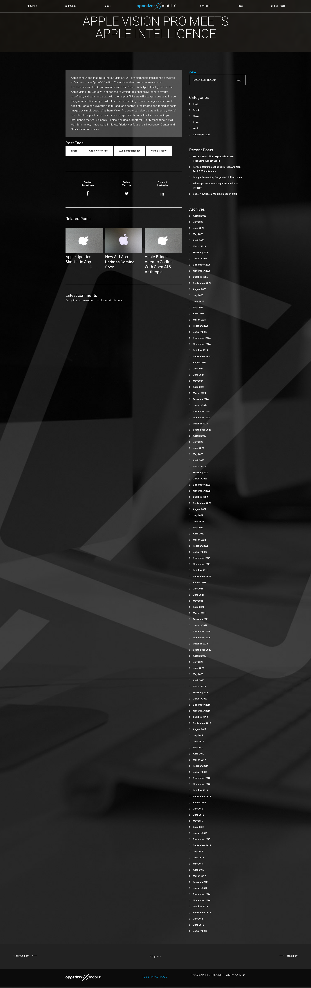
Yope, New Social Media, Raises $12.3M (215, 194)
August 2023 (199, 435)
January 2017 (200, 888)
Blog (195, 104)
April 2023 (198, 460)
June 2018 (198, 814)
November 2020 (201, 637)
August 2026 (199, 215)
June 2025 (198, 301)
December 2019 (201, 704)
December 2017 (201, 839)
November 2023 (201, 417)
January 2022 (200, 552)
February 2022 (200, 546)
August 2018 (199, 802)
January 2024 (200, 405)
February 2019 (200, 766)
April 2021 (198, 607)
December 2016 (201, 894)
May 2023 (198, 454)
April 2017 (198, 869)
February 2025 (200, 325)
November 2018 (201, 784)
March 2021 (199, 613)
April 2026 (198, 240)
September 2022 (202, 503)
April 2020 (198, 680)
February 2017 (200, 882)
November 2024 (201, 344)
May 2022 (198, 527)
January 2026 (200, 258)
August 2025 (199, 289)
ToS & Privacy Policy (155, 976)
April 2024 (198, 387)
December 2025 (201, 264)
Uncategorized (201, 134)
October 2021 (200, 570)
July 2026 (198, 222)
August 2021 (199, 582)
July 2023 (198, 442)
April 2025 (198, 313)
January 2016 (200, 931)
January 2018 (200, 833)
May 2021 (198, 601)
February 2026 (200, 252)
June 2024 (198, 374)
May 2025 (198, 307)
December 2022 (201, 484)
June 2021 (198, 594)
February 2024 (200, 399)
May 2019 (198, 747)
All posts (155, 956)
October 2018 (200, 790)
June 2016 (198, 924)
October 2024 (200, 350)
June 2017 (198, 857)
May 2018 (198, 821)
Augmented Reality (129, 150)
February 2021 (200, 619)
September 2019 (202, 723)
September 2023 (202, 429)
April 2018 (198, 827)
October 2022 (200, 497)
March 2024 (199, 393)
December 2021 (201, 558)
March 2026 (199, 246)
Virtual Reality (158, 150)
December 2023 (201, 411)
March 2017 (199, 876)
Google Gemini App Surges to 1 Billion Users (217, 177)
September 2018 (202, 796)
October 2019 (200, 717)
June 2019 (198, 741)
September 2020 (202, 649)
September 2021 (202, 576)
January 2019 (200, 772)
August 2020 (199, 656)
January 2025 (200, 332)
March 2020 (199, 686)
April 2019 (198, 753)
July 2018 (198, 808)
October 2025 (200, 277)
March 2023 (199, 466)
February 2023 (200, 472)
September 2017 (202, 845)
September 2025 (202, 283)
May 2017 (198, 863)
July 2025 (198, 295)
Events (196, 110)
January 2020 (200, 698)
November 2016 (201, 900)
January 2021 (200, 625)
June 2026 (198, 228)
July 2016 (198, 918)
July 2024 (198, 368)
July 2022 (198, 515)
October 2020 (200, 643)
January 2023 (200, 478)
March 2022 (199, 539)
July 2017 (198, 851)
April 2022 (198, 533)
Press (196, 122)
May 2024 (198, 380)
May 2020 (198, 674)
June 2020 (198, 668)
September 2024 (202, 356)
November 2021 (201, 564)
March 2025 (199, 319)
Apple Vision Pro (98, 150)
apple (74, 150)
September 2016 (202, 912)
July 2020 (198, 662)
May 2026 (198, 234)
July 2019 (198, 735)
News (196, 116)
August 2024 (199, 362)
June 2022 (198, 521)
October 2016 (200, 906)
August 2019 (199, 729)
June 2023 (198, 448)
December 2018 (201, 778)
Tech (195, 128)
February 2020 (200, 692)
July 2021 (198, 588)
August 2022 (199, 509)
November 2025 (201, 270)
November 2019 (201, 711)
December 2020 (201, 631)
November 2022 (201, 491)
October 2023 (200, 423)
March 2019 (199, 759)
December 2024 (201, 338)
